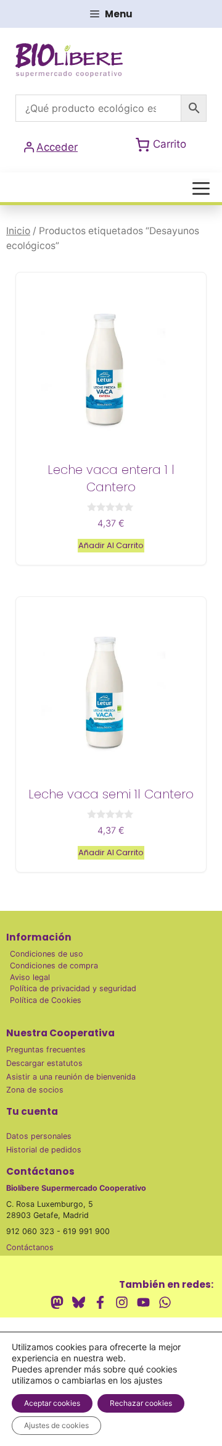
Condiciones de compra (54, 965)
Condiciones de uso (46, 953)
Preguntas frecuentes (46, 1049)
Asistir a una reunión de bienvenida (71, 1076)
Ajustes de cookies (56, 1425)
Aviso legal (30, 977)
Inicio (18, 231)
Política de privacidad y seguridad (73, 988)
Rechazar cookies (141, 1403)
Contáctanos (30, 1247)
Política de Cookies (45, 1000)
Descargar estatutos (44, 1063)
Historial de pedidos (43, 1149)
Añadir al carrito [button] (111, 545)
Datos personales (39, 1136)
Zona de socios (35, 1089)
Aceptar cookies (52, 1403)
